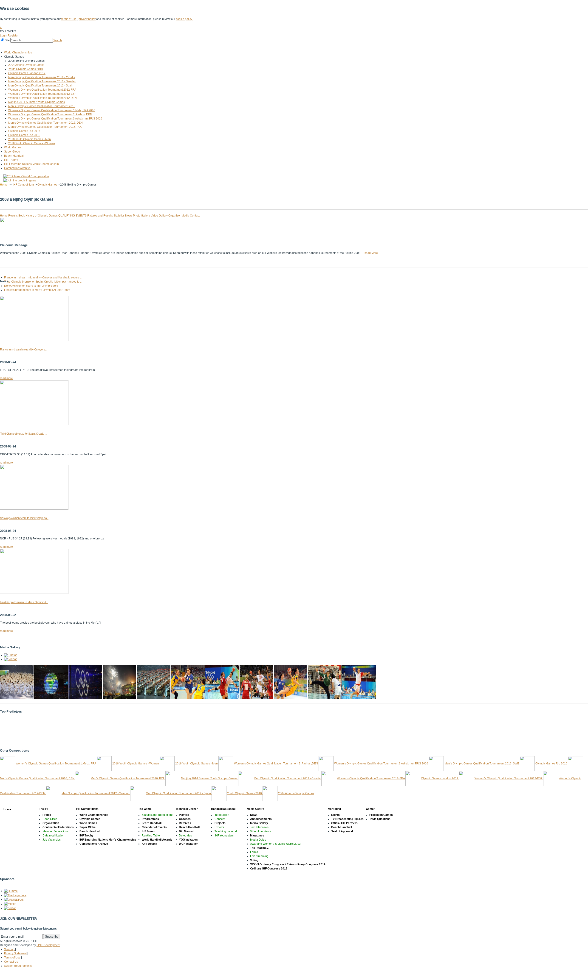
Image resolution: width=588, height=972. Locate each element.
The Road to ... (259, 848)
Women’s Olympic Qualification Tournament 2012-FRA (42, 89)
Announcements (261, 819)
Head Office (49, 819)
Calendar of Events (154, 827)
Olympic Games (47, 184)
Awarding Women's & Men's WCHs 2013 (275, 843)
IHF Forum (148, 831)
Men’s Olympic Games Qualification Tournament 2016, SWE (482, 763)
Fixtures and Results (100, 215)
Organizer (174, 215)
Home (5, 46)
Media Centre (144, 46)
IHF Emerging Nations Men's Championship (31, 164)
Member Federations (55, 831)
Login (3, 35)
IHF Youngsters (224, 835)
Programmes (150, 819)
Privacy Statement (15, 953)
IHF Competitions (42, 46)
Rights (335, 814)
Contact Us (11, 961)
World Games (12, 147)
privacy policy (87, 19)
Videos (12, 659)
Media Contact (190, 215)
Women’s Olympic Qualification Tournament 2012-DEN (42, 98)
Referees (185, 823)
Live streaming (259, 856)
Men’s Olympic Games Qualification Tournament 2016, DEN (45, 122)
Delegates (185, 835)
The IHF (20, 46)
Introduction (222, 814)
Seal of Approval (342, 831)
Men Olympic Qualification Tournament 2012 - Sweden (42, 81)
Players (184, 814)
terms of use (68, 19)
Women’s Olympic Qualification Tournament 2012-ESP (42, 93)
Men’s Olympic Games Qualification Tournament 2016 (41, 106)
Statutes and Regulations (157, 814)
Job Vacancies (51, 839)
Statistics (118, 215)
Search (57, 40)
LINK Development (48, 945)
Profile (46, 814)
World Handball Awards (157, 839)
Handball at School (118, 46)
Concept (220, 819)
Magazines (257, 835)
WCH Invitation (188, 843)
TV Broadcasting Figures (347, 819)
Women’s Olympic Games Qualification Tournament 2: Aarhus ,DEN (50, 114)
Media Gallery (259, 823)
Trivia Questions (379, 819)
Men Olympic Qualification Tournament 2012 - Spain (40, 85)
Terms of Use (12, 957)
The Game (65, 46)
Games (182, 46)
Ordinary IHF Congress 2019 (268, 868)
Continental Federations (58, 827)
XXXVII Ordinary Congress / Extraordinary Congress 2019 (287, 864)
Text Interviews (259, 827)
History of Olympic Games (41, 215)
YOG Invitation (188, 839)
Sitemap (9, 949)
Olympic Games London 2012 (26, 73)
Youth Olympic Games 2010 (25, 69)
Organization (50, 823)
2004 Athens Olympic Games (26, 65)
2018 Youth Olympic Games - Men (29, 139)
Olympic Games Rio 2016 (24, 131)
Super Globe (12, 151)
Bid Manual (186, 831)
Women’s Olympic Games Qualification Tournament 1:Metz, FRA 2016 (51, 110)
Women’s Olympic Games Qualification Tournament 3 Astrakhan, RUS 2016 (55, 118)
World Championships (18, 52)
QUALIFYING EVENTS (72, 215)
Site (7, 40)
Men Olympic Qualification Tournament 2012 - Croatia (41, 77)
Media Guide (258, 839)
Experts (219, 827)
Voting (254, 860)
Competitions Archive (17, 168)
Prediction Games (381, 814)
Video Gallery (159, 215)
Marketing (165, 46)
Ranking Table (151, 835)
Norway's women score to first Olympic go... (24, 518)
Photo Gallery (141, 215)
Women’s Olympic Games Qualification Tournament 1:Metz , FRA (56, 763)
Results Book (16, 215)
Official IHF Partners (344, 823)
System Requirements (18, 965)
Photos (12, 655)
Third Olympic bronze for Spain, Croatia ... (23, 433)
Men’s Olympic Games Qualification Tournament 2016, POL (45, 126)
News (128, 215)
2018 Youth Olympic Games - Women (31, 143)
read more (6, 378)
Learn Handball (151, 823)
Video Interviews (260, 831)
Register (13, 35)
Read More (371, 253)
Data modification (53, 835)
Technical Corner (88, 46)
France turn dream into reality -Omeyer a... (23, 349)
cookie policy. (184, 19)
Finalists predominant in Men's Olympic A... (24, 602)
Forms (254, 852)
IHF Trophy (11, 159)
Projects (220, 823)
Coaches (185, 819)
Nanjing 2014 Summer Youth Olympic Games (36, 102)
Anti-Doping (149, 843)
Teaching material (226, 831)
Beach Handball (14, 155)
